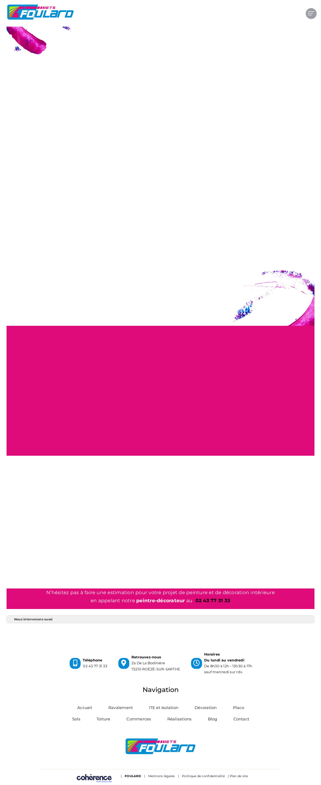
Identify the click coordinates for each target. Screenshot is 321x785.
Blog (212, 719)
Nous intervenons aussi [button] (33, 619)
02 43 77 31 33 (212, 601)
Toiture (103, 719)
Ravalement (120, 707)
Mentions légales (161, 776)
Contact (241, 719)
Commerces (138, 719)
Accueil (84, 707)
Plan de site (239, 776)
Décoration (206, 707)
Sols (76, 719)
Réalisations (179, 719)
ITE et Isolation (163, 707)
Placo (238, 707)
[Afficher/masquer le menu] (311, 13)
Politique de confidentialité (203, 776)
